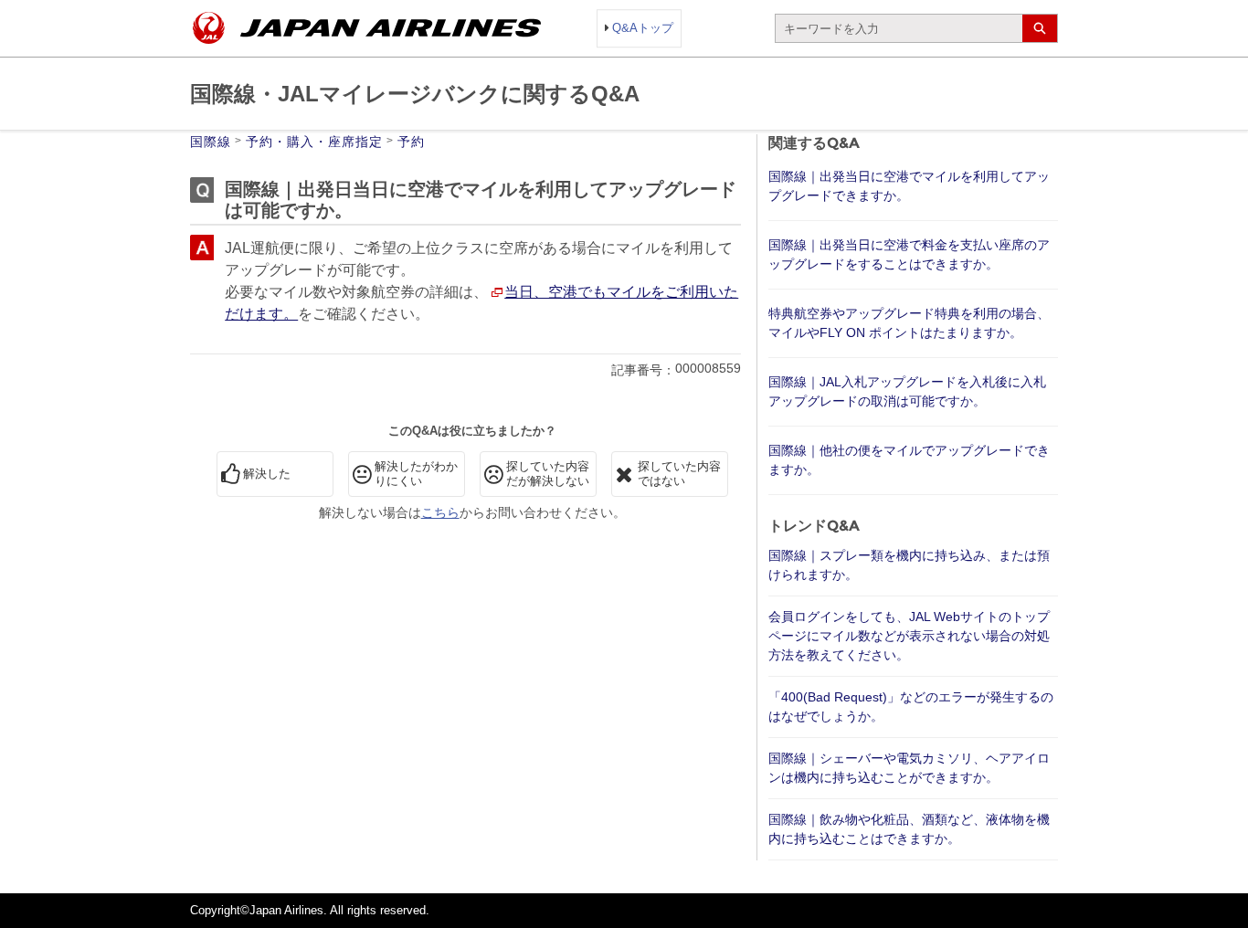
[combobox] (899, 28)
